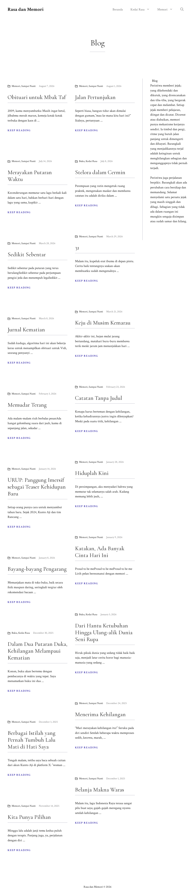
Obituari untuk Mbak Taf (37, 97)
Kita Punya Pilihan (29, 817)
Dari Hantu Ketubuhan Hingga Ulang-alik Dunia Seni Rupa (104, 632)
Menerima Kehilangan (100, 714)
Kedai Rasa (137, 9)
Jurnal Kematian (26, 329)
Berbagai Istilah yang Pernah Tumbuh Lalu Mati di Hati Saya (31, 739)
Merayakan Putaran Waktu (30, 176)
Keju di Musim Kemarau (102, 322)
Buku (82, 161)
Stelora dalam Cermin (100, 172)
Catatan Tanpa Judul (98, 398)
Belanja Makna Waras (99, 789)
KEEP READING (19, 130)
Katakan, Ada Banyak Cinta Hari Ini (99, 552)
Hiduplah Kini (92, 473)
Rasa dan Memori (26, 9)
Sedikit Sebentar (27, 254)
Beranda (118, 9)
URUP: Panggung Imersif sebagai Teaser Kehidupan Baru (37, 486)
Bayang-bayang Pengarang (37, 568)
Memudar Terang (27, 404)
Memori (162, 9)
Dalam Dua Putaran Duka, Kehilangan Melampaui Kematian (37, 651)
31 (77, 247)
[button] (182, 9)
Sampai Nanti (28, 86)
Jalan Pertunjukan (95, 97)
